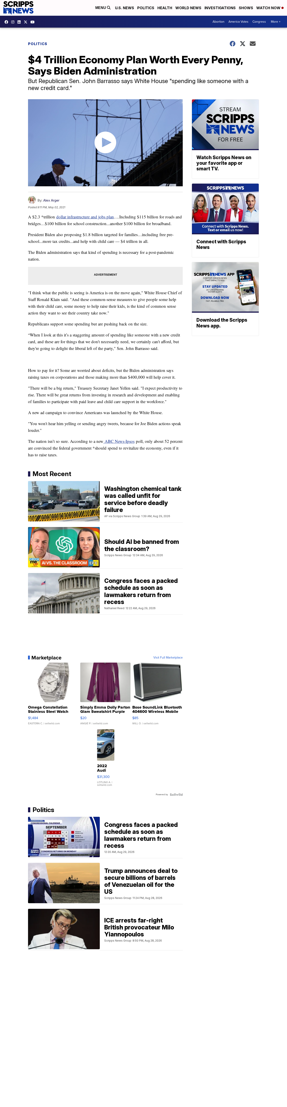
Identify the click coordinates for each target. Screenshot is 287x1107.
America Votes (238, 21)
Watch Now (268, 8)
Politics (145, 8)
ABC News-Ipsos (119, 441)
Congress (259, 21)
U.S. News (124, 8)
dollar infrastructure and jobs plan (85, 217)
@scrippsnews (33, 22)
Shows (246, 8)
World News (188, 8)
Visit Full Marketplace (168, 657)
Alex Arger (51, 200)
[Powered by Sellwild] (176, 794)
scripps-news (20, 22)
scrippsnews (7, 22)
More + (275, 21)
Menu (101, 8)
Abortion (218, 21)
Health (164, 8)
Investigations (220, 8)
